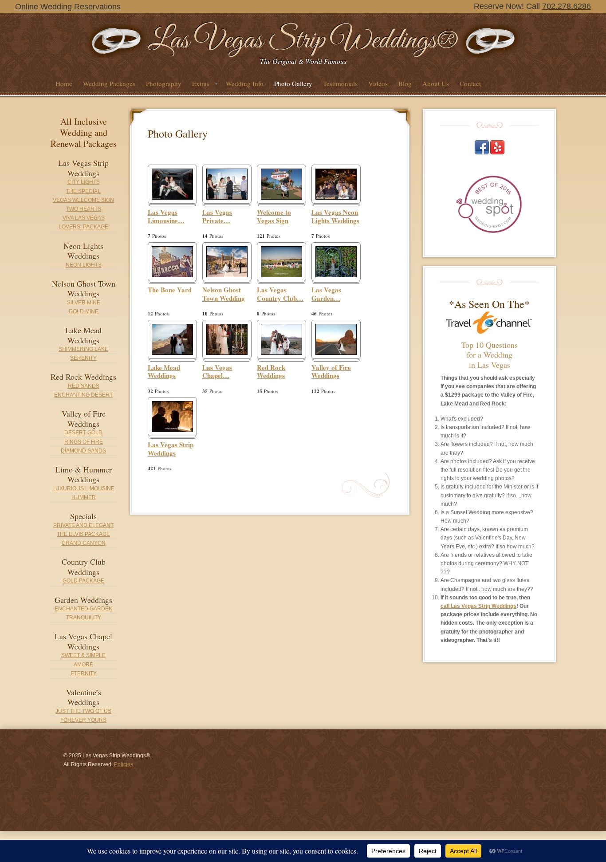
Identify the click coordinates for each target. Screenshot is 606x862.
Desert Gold (83, 432)
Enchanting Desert (83, 395)
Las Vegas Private (217, 216)
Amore (83, 664)
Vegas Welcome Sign (83, 200)
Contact (470, 83)
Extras (198, 86)
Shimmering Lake (83, 349)
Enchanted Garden (84, 609)
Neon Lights (84, 265)
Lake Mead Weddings (164, 372)
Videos (378, 83)
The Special (83, 191)
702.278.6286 (566, 6)
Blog (405, 83)
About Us (435, 83)
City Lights (83, 182)
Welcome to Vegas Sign (274, 216)
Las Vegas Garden (326, 294)
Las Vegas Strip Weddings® (303, 40)
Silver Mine (83, 302)
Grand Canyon (84, 543)
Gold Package (83, 581)
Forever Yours (83, 720)
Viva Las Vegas (84, 218)
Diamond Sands (83, 451)
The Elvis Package (83, 534)
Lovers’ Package (83, 227)
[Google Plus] (497, 153)
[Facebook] (482, 153)
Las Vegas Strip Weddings (170, 449)
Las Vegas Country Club (280, 294)
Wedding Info (245, 83)
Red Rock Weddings (271, 372)
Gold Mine (83, 311)
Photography (163, 83)
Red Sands (83, 386)
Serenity (83, 358)
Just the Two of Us (83, 711)
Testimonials (340, 83)
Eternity (84, 673)
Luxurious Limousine (83, 488)
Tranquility (83, 617)
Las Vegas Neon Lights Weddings (335, 216)
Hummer (83, 497)
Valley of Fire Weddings (331, 372)
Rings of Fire (83, 442)
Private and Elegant (83, 525)
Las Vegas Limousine (166, 216)
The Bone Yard (170, 290)
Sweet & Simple (83, 655)
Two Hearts (83, 209)
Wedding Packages (109, 83)
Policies (123, 764)
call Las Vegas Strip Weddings (478, 606)
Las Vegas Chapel (217, 372)
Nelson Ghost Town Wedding (223, 294)
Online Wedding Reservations (68, 6)
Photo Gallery (293, 83)
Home (63, 83)
